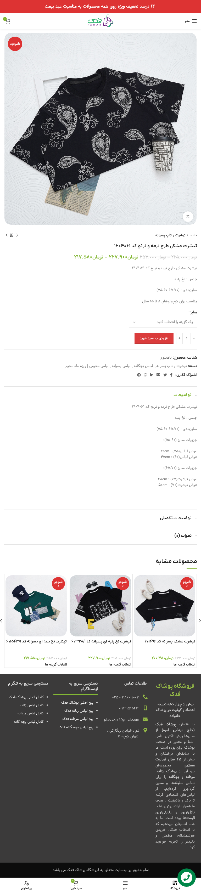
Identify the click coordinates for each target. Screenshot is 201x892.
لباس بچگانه (143, 366)
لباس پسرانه (121, 366)
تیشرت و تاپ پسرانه (170, 235)
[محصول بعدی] (6, 235)
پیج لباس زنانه (82, 711)
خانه (193, 235)
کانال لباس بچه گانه (29, 722)
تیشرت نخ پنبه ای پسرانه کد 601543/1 (36, 641)
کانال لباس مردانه (31, 713)
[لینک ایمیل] (158, 374)
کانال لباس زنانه (32, 705)
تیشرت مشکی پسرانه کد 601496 (170, 641)
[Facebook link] (171, 374)
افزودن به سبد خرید (154, 338)
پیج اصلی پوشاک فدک (77, 702)
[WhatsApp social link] (145, 374)
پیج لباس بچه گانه (79, 727)
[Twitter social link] (165, 374)
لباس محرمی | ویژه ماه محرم (87, 366)
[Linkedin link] (152, 374)
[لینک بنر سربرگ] (100, 6)
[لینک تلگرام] (139, 374)
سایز (193, 312)
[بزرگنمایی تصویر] (188, 216)
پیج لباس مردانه (81, 719)
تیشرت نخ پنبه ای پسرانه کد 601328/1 (101, 641)
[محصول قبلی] (17, 235)
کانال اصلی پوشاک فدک (26, 697)
